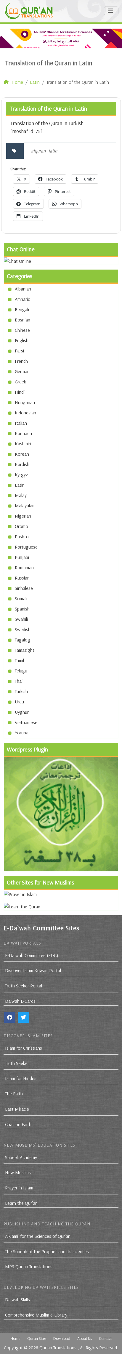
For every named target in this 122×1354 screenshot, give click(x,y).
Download (61, 1338)
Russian (22, 578)
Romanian (24, 567)
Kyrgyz (21, 474)
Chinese (22, 330)
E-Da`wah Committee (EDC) (31, 955)
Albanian (23, 289)
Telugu (21, 671)
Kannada (23, 433)
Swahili (21, 619)
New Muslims (18, 1172)
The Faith (14, 1094)
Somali (21, 598)
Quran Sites (36, 1338)
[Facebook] (9, 1017)
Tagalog (22, 640)
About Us (84, 1338)
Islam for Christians (23, 1048)
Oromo (21, 526)
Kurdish (22, 464)
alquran (38, 151)
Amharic (22, 299)
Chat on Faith (18, 1124)
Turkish (21, 691)
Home (15, 1338)
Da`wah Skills (17, 1299)
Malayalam (25, 505)
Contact (105, 1338)
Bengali (22, 309)
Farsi (19, 351)
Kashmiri (23, 444)
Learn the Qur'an (21, 1203)
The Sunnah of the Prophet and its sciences (47, 1251)
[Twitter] (23, 1017)
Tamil (19, 660)
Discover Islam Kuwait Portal (33, 970)
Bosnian (22, 320)
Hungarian (25, 402)
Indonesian (25, 413)
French (21, 361)
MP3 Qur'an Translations (28, 1266)
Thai (19, 681)
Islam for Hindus (20, 1078)
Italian (21, 423)
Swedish (22, 629)
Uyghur (22, 712)
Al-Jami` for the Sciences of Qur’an (37, 1236)
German (22, 371)
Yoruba (21, 733)
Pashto (22, 536)
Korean (22, 454)
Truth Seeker (17, 1063)
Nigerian (23, 516)
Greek (20, 382)
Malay (21, 495)
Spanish (22, 609)
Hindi (20, 392)
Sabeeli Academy (21, 1157)
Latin (20, 485)
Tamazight (24, 650)
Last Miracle (17, 1109)
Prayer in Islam (19, 1188)
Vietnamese (26, 722)
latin (53, 151)
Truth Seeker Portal (23, 986)
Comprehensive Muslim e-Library (36, 1315)
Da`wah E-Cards (20, 1001)
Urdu (19, 702)
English (21, 340)
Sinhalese (24, 588)
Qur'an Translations (57, 1347)
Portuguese (26, 547)
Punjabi (22, 557)
